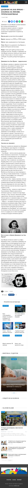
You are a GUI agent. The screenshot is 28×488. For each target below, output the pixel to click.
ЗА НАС (14, 479)
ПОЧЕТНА (9, 479)
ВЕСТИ (3, 411)
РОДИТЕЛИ (14, 359)
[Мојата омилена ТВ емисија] (8, 338)
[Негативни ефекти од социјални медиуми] (20, 308)
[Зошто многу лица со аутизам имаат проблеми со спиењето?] (4, 456)
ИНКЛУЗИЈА (5, 305)
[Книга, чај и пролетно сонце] (20, 338)
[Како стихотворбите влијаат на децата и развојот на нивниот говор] (8, 308)
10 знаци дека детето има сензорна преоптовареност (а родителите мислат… (17, 448)
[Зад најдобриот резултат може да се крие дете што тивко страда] (14, 373)
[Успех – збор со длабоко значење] (8, 326)
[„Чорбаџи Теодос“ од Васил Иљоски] (20, 326)
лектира (11, 291)
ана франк (6, 291)
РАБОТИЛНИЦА (5, 6)
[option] (14, 374)
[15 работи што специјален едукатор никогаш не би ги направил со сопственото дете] (4, 442)
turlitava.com (16, 485)
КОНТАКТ (19, 479)
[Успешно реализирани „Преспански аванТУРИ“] (14, 418)
